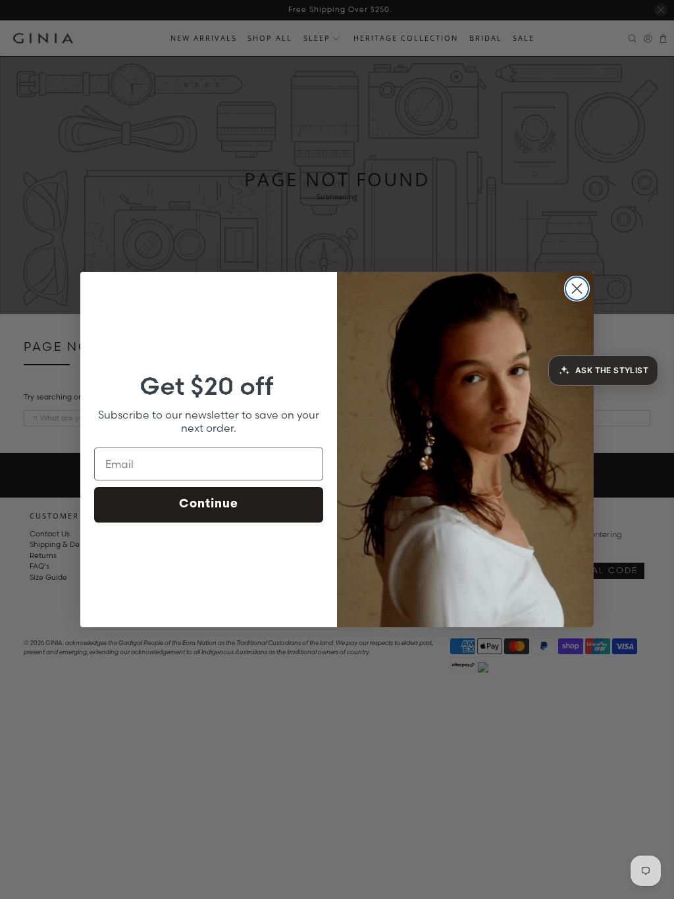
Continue (208, 505)
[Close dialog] (576, 288)
